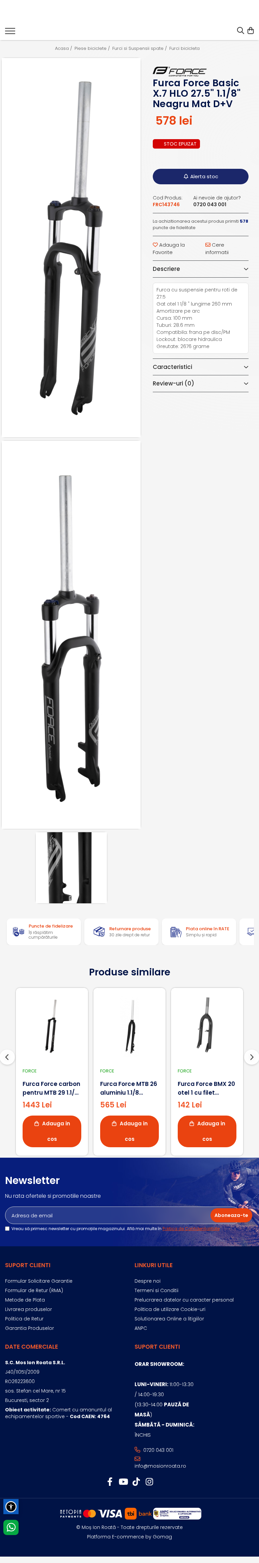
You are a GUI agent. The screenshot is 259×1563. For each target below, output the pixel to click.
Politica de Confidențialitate (191, 1228)
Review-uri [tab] (173, 383)
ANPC (141, 1328)
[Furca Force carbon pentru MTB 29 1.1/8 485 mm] (52, 1026)
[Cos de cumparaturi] (250, 31)
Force (30, 1071)
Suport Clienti (28, 1265)
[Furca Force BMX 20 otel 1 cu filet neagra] (207, 1026)
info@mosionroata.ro (160, 1466)
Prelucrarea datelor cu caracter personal (184, 1299)
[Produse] (10, 33)
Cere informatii (217, 248)
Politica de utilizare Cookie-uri (170, 1309)
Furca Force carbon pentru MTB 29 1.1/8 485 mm (51, 1088)
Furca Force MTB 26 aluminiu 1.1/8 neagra (128, 1088)
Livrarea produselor (28, 1309)
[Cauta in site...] (240, 31)
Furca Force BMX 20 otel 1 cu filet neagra (206, 1088)
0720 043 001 (157, 1450)
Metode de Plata (25, 1299)
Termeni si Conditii (156, 1290)
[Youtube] (123, 1482)
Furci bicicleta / (186, 48)
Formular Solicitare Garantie (39, 1281)
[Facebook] (110, 1482)
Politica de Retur (24, 1318)
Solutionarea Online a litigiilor (169, 1318)
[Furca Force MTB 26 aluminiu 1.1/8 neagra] (129, 1026)
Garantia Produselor (29, 1328)
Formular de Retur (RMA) (34, 1290)
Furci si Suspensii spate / (140, 48)
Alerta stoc (204, 176)
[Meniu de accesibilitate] (11, 1506)
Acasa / (64, 48)
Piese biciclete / (93, 48)
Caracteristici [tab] (172, 367)
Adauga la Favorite (169, 248)
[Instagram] (149, 1482)
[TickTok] (136, 1482)
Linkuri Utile (154, 1265)
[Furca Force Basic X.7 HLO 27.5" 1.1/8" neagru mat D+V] (71, 247)
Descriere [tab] (166, 269)
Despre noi (148, 1281)
